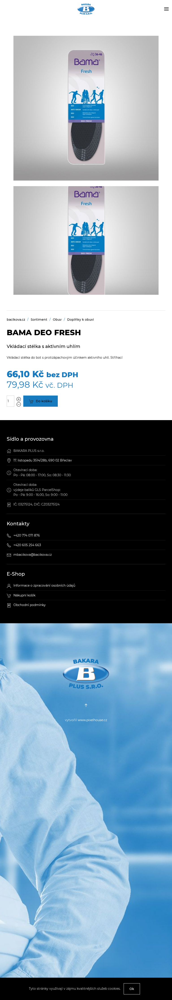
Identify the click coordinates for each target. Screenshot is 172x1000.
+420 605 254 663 (27, 545)
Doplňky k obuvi (80, 320)
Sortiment (39, 320)
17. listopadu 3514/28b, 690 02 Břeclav (42, 460)
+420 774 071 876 (26, 535)
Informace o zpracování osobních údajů (44, 585)
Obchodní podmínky (29, 605)
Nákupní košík (24, 595)
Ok (131, 989)
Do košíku (44, 401)
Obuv (57, 320)
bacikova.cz (16, 320)
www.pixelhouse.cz (92, 720)
